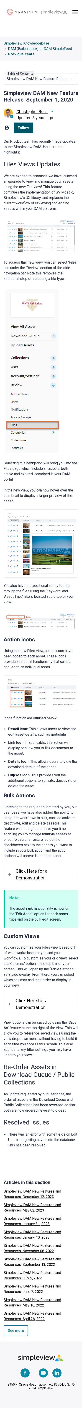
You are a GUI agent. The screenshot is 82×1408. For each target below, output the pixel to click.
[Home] (37, 12)
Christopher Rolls (32, 111)
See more (16, 1330)
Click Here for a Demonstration (31, 874)
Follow (23, 128)
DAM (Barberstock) (23, 49)
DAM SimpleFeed (58, 49)
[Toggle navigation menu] (75, 12)
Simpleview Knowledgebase (26, 43)
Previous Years (21, 54)
